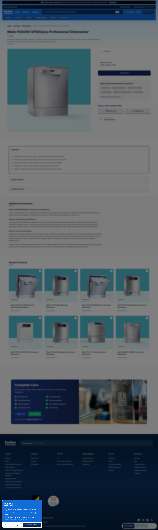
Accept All (17, 525)
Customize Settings (32, 525)
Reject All (7, 525)
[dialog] (22, 514)
